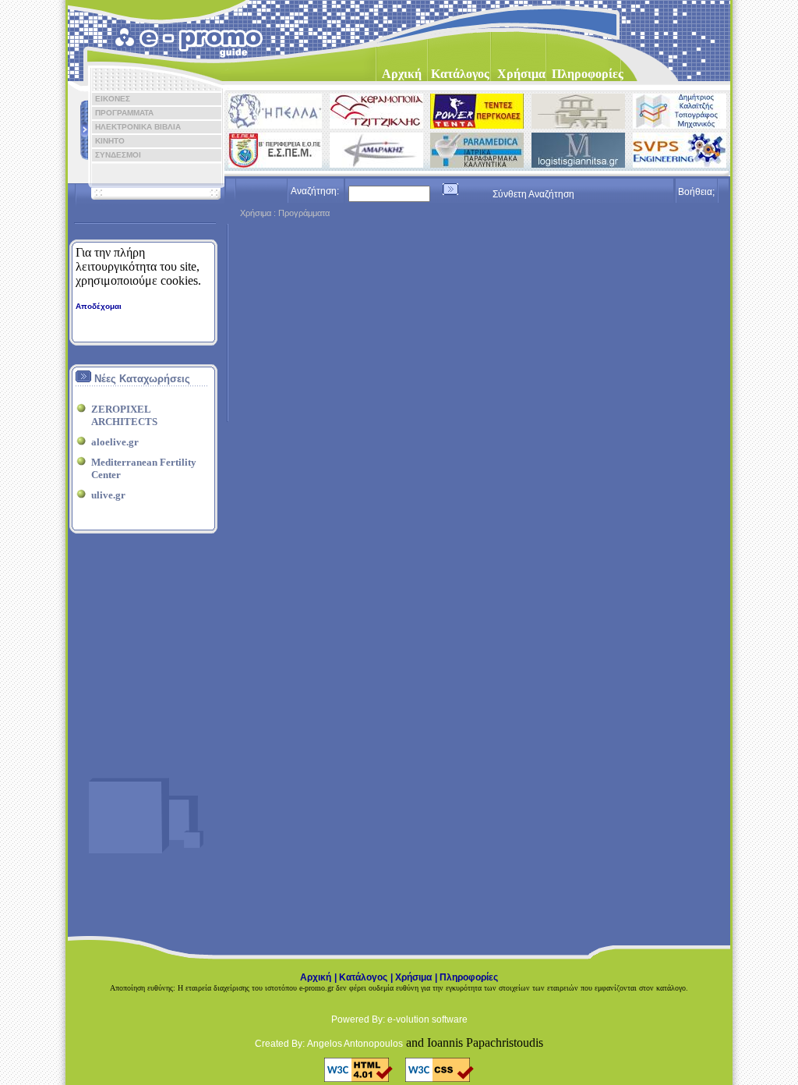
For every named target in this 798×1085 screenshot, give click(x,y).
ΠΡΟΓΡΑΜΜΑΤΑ (121, 112)
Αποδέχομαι (99, 306)
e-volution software (427, 1019)
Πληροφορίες (469, 977)
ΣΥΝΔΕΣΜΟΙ (114, 155)
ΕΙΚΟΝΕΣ (109, 98)
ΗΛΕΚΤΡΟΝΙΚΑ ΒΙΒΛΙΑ (134, 126)
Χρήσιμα (413, 977)
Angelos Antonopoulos (355, 1043)
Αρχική (315, 977)
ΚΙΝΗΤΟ (106, 141)
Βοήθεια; (696, 191)
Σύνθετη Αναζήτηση (533, 194)
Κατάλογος (363, 977)
